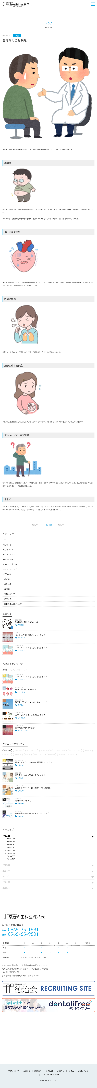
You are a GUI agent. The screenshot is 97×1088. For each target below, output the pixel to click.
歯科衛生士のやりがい (13, 604)
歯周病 (7, 589)
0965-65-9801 (20, 934)
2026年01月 (11, 859)
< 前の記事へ (34, 525)
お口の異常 (8, 550)
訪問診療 (7, 599)
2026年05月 (11, 847)
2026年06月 (11, 845)
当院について (13, 1071)
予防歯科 (7, 574)
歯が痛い (7, 579)
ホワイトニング (10, 569)
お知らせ (7, 545)
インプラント (9, 554)
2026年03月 (11, 853)
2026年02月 (11, 856)
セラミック (8, 559)
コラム (71, 1071)
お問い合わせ (83, 1071)
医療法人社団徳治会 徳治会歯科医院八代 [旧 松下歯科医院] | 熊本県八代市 (17, 4)
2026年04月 (11, 850)
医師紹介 (26, 1071)
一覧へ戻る (48, 525)
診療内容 (38, 1071)
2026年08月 (11, 839)
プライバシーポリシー (50, 1075)
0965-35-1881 (20, 929)
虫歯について (9, 594)
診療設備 (49, 1071)
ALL (5, 540)
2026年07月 (11, 842)
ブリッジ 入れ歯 (10, 564)
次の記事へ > (62, 525)
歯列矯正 (7, 584)
